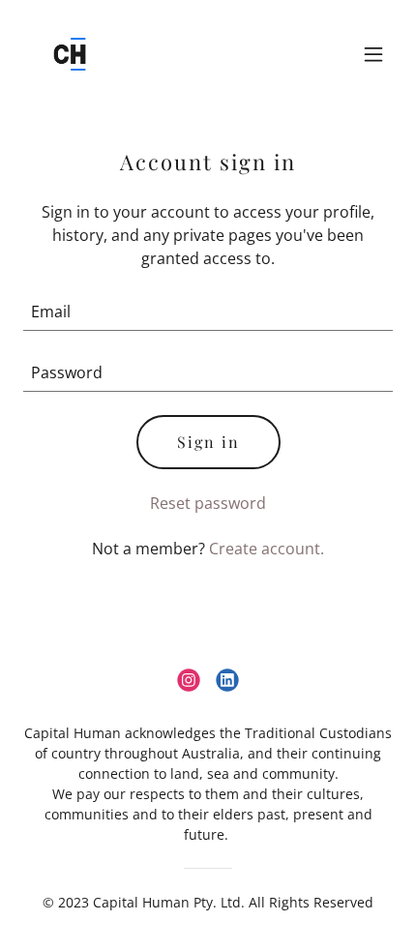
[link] (69, 54)
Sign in (208, 441)
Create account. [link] (266, 548)
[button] (373, 54)
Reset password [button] (208, 503)
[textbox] (208, 312)
